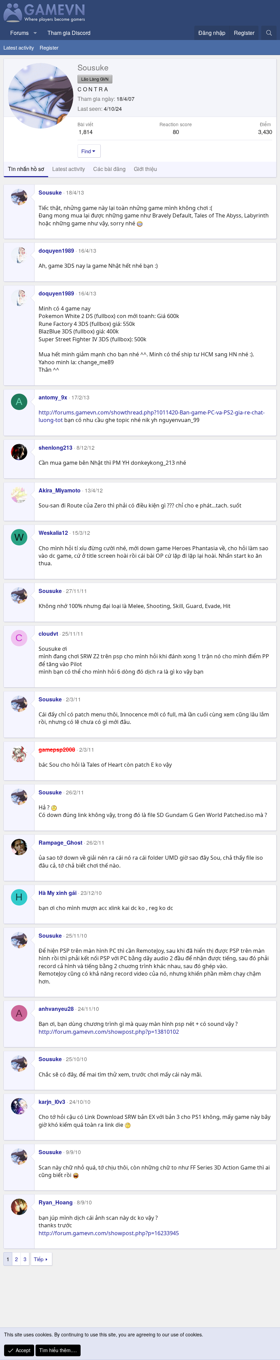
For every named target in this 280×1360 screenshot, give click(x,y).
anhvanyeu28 (56, 1009)
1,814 (86, 131)
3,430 (265, 131)
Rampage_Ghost (60, 842)
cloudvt (48, 633)
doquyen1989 (56, 250)
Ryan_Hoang (56, 1202)
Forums (19, 33)
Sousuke (50, 192)
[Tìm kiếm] (269, 33)
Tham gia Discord (68, 33)
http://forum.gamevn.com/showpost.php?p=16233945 (109, 1233)
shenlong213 (55, 447)
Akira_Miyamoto (60, 490)
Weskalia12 (53, 533)
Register (49, 47)
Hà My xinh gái (57, 893)
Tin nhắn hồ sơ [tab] (26, 169)
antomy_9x (53, 397)
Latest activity (18, 47)
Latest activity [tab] (68, 169)
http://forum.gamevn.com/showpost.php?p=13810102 (109, 1031)
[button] (35, 33)
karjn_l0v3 (52, 1102)
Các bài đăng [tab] (109, 169)
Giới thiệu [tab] (145, 169)
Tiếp (38, 1259)
